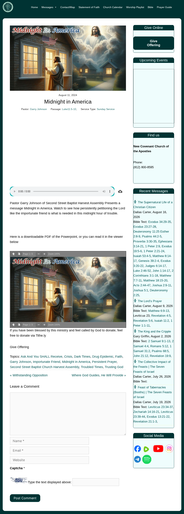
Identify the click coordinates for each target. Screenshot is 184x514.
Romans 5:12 (159, 346)
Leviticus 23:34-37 (160, 407)
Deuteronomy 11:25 (146, 231)
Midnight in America (76, 362)
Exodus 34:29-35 (159, 222)
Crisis (68, 356)
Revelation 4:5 (161, 315)
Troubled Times (92, 367)
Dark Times (82, 356)
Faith (118, 356)
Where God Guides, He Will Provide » (99, 375)
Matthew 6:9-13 (158, 311)
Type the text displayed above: (50, 482)
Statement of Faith (89, 7)
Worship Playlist (135, 7)
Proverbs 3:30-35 (145, 241)
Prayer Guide (164, 7)
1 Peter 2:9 (152, 246)
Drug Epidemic (102, 356)
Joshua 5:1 (140, 290)
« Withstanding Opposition (29, 375)
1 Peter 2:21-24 (154, 251)
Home (34, 7)
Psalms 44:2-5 (151, 236)
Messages (47, 7)
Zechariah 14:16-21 (146, 412)
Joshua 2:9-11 (161, 285)
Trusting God (114, 367)
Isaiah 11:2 (161, 320)
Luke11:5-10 (69, 109)
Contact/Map (67, 7)
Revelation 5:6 (143, 320)
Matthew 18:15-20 (155, 280)
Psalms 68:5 (160, 351)
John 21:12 (140, 356)
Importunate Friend (46, 362)
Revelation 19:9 (160, 356)
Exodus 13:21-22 (158, 416)
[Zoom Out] (38, 254)
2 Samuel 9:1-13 (159, 341)
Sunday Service (106, 109)
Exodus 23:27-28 (144, 226)
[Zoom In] (44, 254)
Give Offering (153, 43)
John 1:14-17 (161, 270)
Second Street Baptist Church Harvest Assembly (44, 367)
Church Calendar (113, 7)
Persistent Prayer (104, 362)
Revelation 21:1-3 (145, 421)
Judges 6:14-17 (155, 266)
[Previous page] (13, 254)
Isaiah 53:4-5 (142, 256)
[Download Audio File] (120, 191)
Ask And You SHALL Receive (41, 356)
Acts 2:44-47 (141, 285)
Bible (150, 7)
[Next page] (19, 254)
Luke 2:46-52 (142, 270)
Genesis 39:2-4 (148, 261)
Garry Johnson (38, 109)
